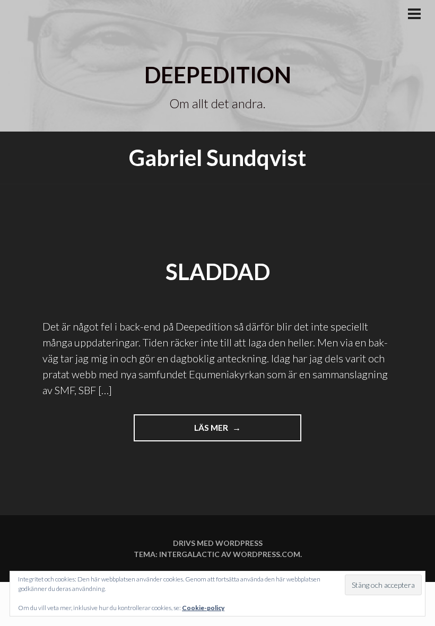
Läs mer (225, 431)
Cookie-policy (203, 608)
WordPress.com (266, 554)
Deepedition (217, 75)
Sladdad (218, 271)
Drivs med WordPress (218, 542)
